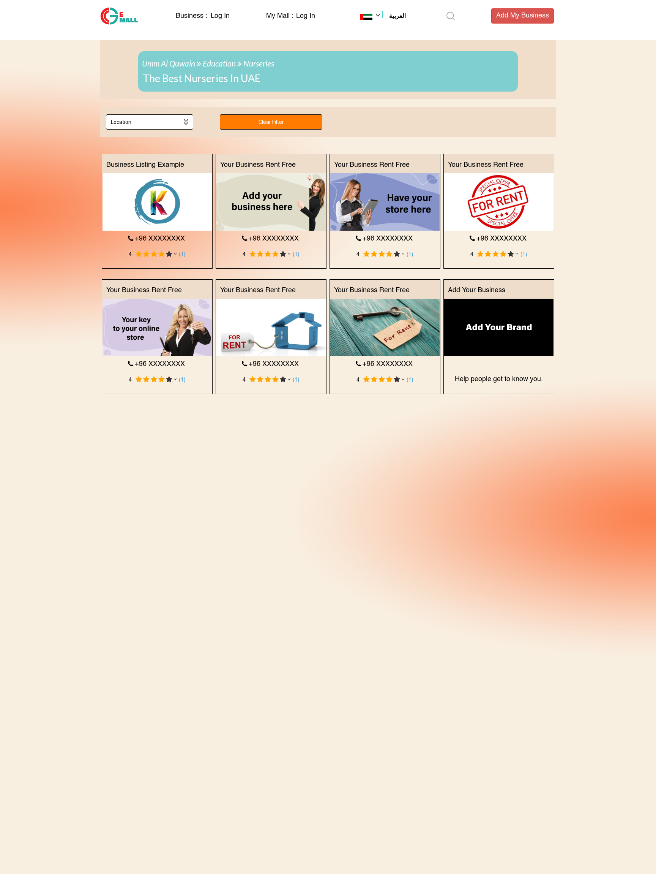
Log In (220, 16)
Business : (192, 16)
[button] (383, 17)
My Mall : (279, 16)
